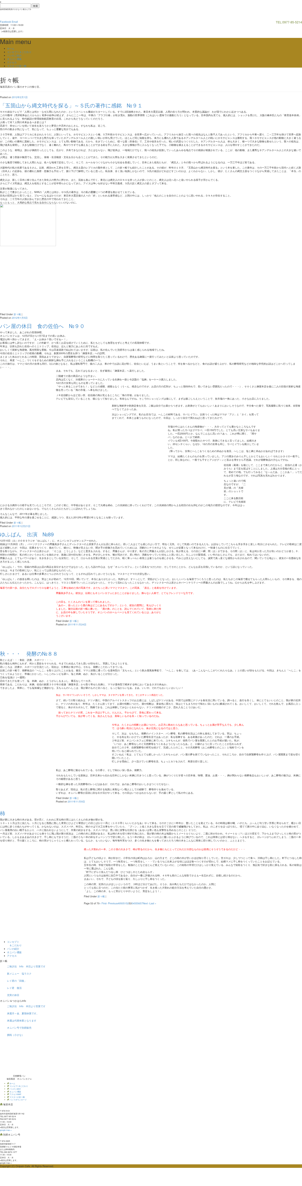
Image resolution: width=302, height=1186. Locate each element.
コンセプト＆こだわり (19, 52)
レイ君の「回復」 (17, 980)
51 (124, 903)
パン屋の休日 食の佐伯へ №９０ (42, 326)
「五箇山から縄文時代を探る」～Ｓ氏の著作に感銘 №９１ (71, 105)
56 (138, 903)
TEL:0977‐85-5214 (8, 1116)
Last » (152, 903)
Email (15, 21)
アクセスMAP (15, 1094)
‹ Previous (112, 903)
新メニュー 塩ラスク (19, 973)
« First (102, 903)
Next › (146, 903)
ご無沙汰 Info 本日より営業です (26, 966)
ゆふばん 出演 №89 (27, 534)
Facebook (5, 21)
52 (127, 903)
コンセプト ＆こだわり (14, 943)
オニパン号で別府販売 (19, 1027)
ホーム (10, 48)
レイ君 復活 (14, 988)
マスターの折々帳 (17, 66)
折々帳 (17, 314)
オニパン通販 (14, 59)
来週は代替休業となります (21, 1020)
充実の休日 (13, 995)
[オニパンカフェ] (26, 15)
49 (119, 903)
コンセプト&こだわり (18, 1086)
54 (133, 903)
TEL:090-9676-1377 (8, 1152)
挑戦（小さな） (15, 1035)
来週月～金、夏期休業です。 (23, 1013)
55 (135, 903)
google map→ (6, 1130)
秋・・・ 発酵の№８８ (29, 653)
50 (121, 903)
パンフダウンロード (18, 1099)
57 (141, 903)
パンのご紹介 (14, 55)
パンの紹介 (13, 948)
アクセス (12, 62)
